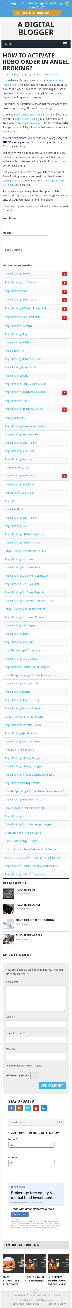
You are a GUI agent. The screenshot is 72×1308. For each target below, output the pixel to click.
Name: (10, 1017)
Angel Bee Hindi (14, 509)
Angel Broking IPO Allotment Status (25, 550)
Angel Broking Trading (17, 691)
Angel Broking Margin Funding (22, 700)
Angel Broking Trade (16, 375)
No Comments (52, 74)
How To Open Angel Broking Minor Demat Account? (34, 791)
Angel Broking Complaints (19, 484)
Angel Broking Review (17, 273)
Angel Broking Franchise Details (22, 741)
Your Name (9, 218)
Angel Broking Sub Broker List (22, 584)
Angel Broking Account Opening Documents (30, 774)
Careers (25, 1299)
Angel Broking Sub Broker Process (24, 617)
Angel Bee (10, 501)
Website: (11, 1049)
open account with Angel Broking (33, 114)
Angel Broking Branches (18, 459)
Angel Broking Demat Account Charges (27, 666)
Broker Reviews (56, 1303)
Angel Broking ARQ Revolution (22, 316)
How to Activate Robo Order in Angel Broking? (31, 849)
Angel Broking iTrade (17, 400)
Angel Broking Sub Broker (19, 492)
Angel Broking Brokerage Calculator (25, 391)
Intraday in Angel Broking (19, 749)
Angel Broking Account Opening (23, 708)
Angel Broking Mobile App (20, 342)
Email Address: (15, 1033)
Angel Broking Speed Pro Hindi (22, 367)
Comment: (13, 982)
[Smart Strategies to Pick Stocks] (13, 1263)
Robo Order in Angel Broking (21, 841)
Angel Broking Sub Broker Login (23, 567)
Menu (8, 43)
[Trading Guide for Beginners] (35, 1263)
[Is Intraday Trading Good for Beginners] (58, 1263)
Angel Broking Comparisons (20, 299)
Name (12, 1139)
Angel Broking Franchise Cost (21, 683)
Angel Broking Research (18, 325)
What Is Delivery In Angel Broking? (24, 716)
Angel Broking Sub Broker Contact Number (29, 600)
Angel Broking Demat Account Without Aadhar (31, 865)
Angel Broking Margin (17, 334)
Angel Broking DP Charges (20, 625)
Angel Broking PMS (16, 525)
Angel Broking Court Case (19, 475)
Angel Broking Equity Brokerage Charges (28, 824)
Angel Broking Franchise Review (23, 724)
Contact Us (44, 1299)
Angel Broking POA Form (19, 642)
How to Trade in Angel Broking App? (26, 807)
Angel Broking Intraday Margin (22, 758)
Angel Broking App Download (21, 733)
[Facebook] (11, 1108)
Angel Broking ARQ (32, 123)
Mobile (8, 232)
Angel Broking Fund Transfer (21, 442)
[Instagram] (19, 1108)
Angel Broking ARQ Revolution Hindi (25, 308)
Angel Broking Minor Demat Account (25, 799)
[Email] (44, 1108)
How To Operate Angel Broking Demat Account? (32, 675)
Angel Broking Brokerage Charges (24, 408)
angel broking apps (26, 118)
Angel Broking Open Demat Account (25, 383)
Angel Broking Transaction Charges (25, 426)
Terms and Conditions (24, 1303)
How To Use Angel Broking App (23, 650)
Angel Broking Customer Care (21, 434)
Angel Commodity (15, 417)
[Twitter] (28, 1108)
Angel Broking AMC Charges (21, 658)
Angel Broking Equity (17, 816)
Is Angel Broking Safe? (18, 467)
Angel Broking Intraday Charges (23, 766)
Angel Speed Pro (14, 350)
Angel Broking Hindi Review (20, 282)
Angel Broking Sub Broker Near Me (25, 608)
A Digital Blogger (36, 28)
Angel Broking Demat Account (22, 542)
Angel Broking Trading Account (22, 782)
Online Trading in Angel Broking (23, 832)
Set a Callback (13, 249)
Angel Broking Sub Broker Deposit (24, 592)
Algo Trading (34, 74)
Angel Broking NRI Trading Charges (25, 534)
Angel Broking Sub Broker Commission (27, 575)
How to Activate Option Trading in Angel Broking (32, 857)
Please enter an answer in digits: (24, 1065)
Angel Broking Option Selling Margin (25, 874)
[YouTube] (36, 1108)
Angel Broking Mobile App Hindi (23, 359)
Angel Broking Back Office (19, 451)
